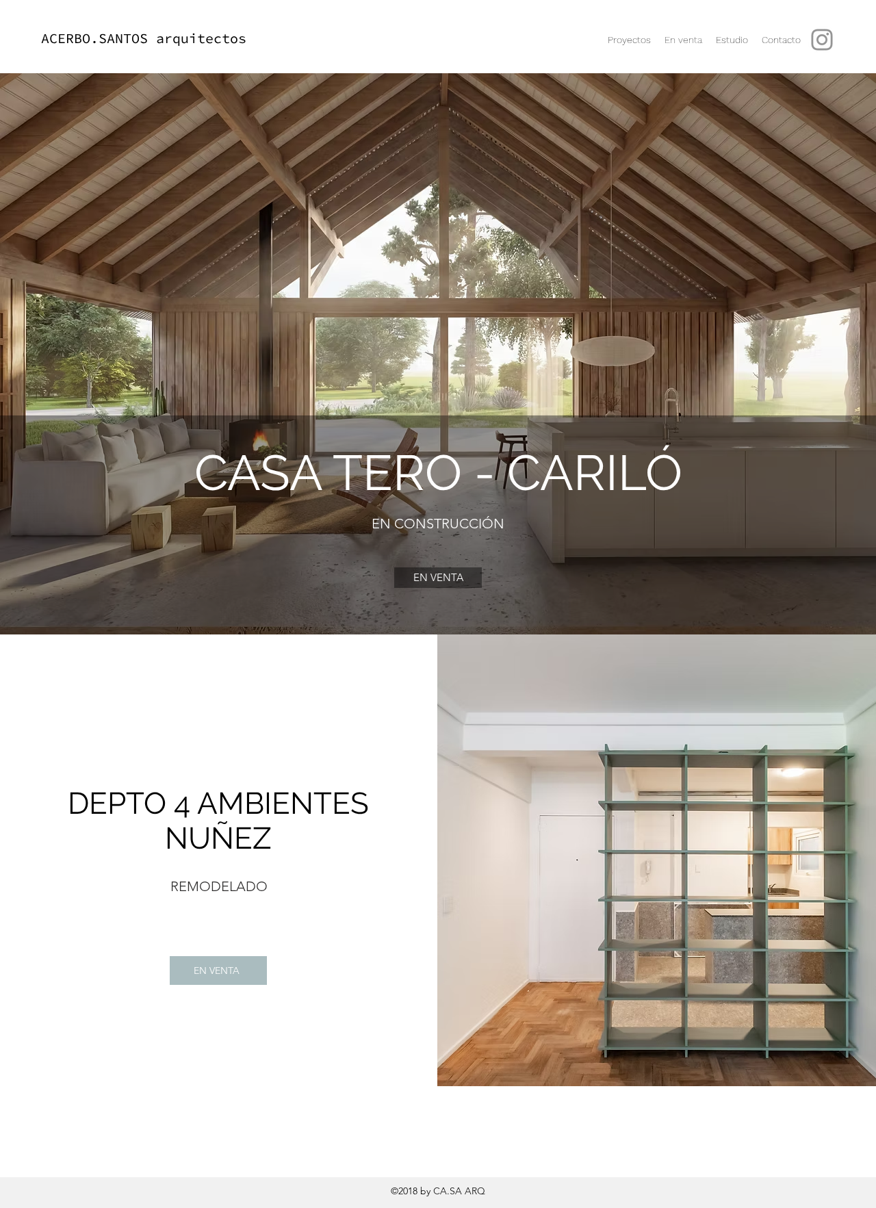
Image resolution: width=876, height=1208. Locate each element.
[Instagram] (822, 39)
